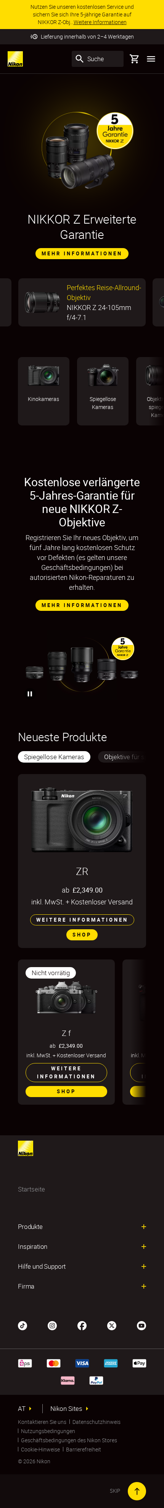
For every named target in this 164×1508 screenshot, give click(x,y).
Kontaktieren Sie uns (42, 1421)
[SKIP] (137, 1491)
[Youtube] (141, 1325)
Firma (26, 1286)
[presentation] (82, 757)
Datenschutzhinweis (96, 1421)
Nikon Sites (66, 1408)
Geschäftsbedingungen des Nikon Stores (69, 1440)
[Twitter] (111, 1325)
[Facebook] (82, 1325)
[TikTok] (22, 1325)
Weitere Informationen (82, 919)
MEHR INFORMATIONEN (82, 253)
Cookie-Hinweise (40, 1449)
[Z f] (66, 997)
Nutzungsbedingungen (48, 1431)
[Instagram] (52, 1325)
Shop (82, 934)
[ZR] (82, 820)
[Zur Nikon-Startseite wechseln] (15, 59)
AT (22, 1408)
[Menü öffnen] (151, 59)
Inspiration (32, 1246)
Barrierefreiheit (83, 1449)
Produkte (30, 1226)
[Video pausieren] (30, 694)
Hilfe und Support (42, 1266)
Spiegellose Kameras (54, 756)
